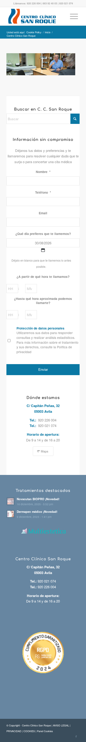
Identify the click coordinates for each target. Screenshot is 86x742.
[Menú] (74, 16)
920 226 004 (34, 3)
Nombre (43, 172)
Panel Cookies (45, 731)
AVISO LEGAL (61, 725)
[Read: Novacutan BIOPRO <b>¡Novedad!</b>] (10, 501)
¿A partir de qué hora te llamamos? (43, 277)
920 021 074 (66, 3)
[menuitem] (74, 16)
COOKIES (29, 731)
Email (43, 213)
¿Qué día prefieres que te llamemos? (43, 234)
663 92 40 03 (50, 3)
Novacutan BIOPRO (38, 499)
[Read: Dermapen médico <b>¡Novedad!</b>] (10, 514)
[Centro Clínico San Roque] (35, 16)
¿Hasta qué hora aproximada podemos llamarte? (43, 301)
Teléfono (43, 192)
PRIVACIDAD (13, 731)
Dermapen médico (37, 512)
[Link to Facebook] (76, 736)
